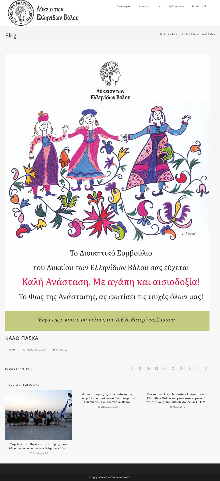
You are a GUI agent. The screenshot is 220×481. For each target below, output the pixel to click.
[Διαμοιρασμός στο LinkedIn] (156, 368)
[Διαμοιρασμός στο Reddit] (181, 368)
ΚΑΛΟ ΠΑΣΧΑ (208, 34)
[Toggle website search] (213, 6)
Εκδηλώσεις (60, 349)
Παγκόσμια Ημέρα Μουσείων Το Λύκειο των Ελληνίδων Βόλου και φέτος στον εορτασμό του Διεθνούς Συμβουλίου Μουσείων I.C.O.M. (176, 398)
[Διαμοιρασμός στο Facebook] (140, 368)
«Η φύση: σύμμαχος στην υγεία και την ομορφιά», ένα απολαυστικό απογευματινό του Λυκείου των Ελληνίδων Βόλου (107, 398)
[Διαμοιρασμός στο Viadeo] (197, 368)
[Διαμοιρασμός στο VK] (173, 368)
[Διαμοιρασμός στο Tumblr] (189, 368)
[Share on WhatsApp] (206, 368)
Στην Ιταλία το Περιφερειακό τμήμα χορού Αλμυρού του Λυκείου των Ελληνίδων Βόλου (38, 446)
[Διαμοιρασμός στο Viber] (164, 368)
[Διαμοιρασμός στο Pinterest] (148, 368)
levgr (12, 349)
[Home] (156, 34)
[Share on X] (131, 368)
